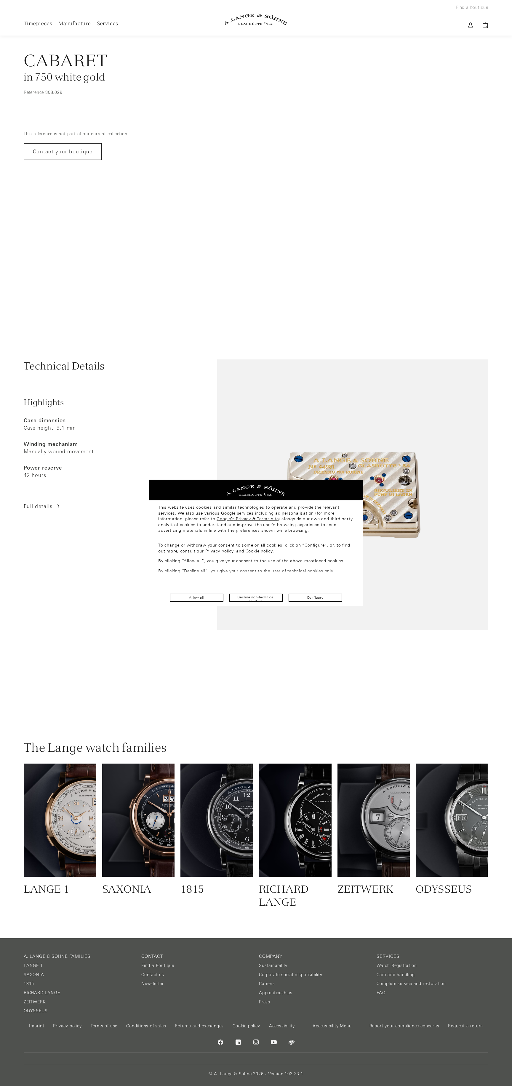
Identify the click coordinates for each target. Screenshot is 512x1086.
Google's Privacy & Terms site (248, 518)
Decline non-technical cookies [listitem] (256, 598)
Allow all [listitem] (196, 597)
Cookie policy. (260, 551)
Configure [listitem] (315, 597)
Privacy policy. (220, 551)
